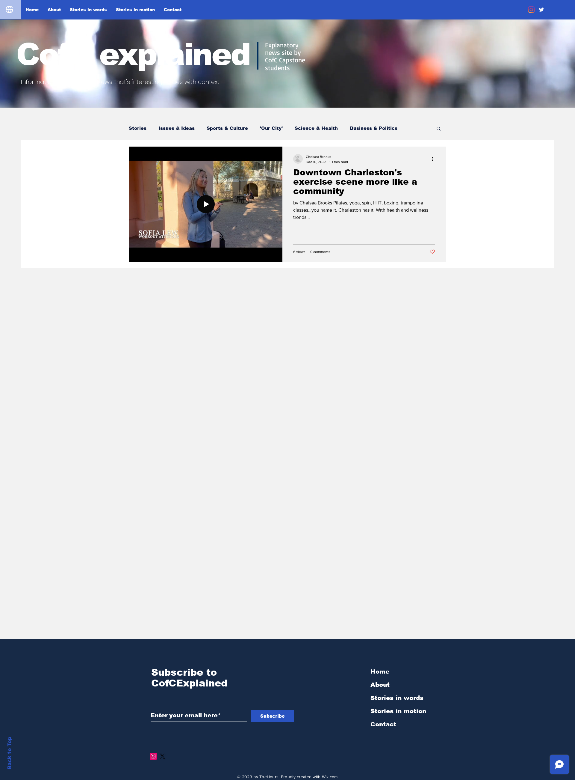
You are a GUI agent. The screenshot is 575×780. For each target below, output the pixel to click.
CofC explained (133, 54)
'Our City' (271, 128)
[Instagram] (531, 9)
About (380, 684)
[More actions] (434, 158)
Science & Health (316, 128)
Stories (137, 128)
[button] (438, 129)
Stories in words (396, 698)
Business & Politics (373, 128)
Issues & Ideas (176, 128)
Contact (383, 724)
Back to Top (9, 753)
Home (379, 671)
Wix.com (330, 776)
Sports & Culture (227, 128)
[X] (162, 756)
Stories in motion (398, 711)
